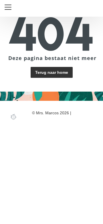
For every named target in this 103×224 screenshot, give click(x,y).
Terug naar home (51, 72)
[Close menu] (8, 7)
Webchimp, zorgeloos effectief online (13, 116)
